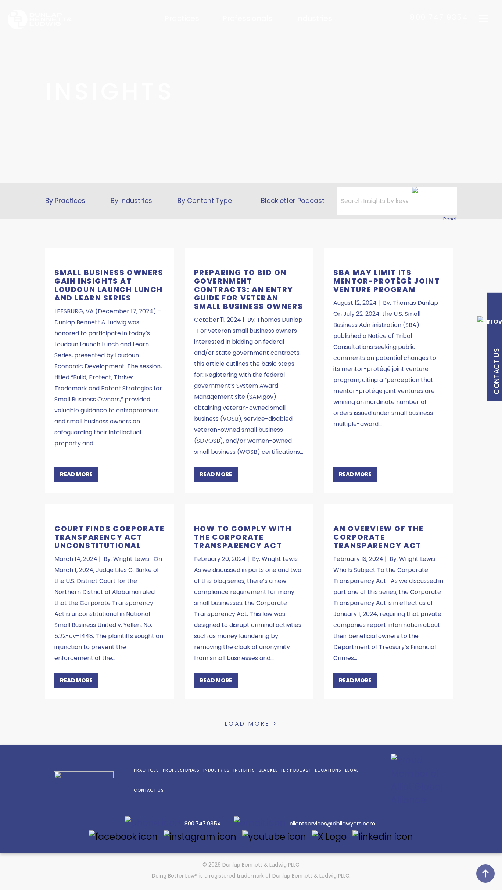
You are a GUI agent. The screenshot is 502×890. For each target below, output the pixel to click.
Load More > (251, 723)
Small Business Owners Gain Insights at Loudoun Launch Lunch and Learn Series (109, 285)
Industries (314, 18)
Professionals (247, 18)
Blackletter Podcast (292, 200)
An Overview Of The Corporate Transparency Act (378, 537)
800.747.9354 (439, 17)
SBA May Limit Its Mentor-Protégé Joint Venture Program (386, 281)
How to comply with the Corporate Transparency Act (243, 537)
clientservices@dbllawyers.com (332, 823)
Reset (450, 218)
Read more (76, 474)
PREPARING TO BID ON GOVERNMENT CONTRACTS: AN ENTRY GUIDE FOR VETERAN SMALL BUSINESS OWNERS (248, 289)
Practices (182, 18)
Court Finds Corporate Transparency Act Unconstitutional (109, 537)
